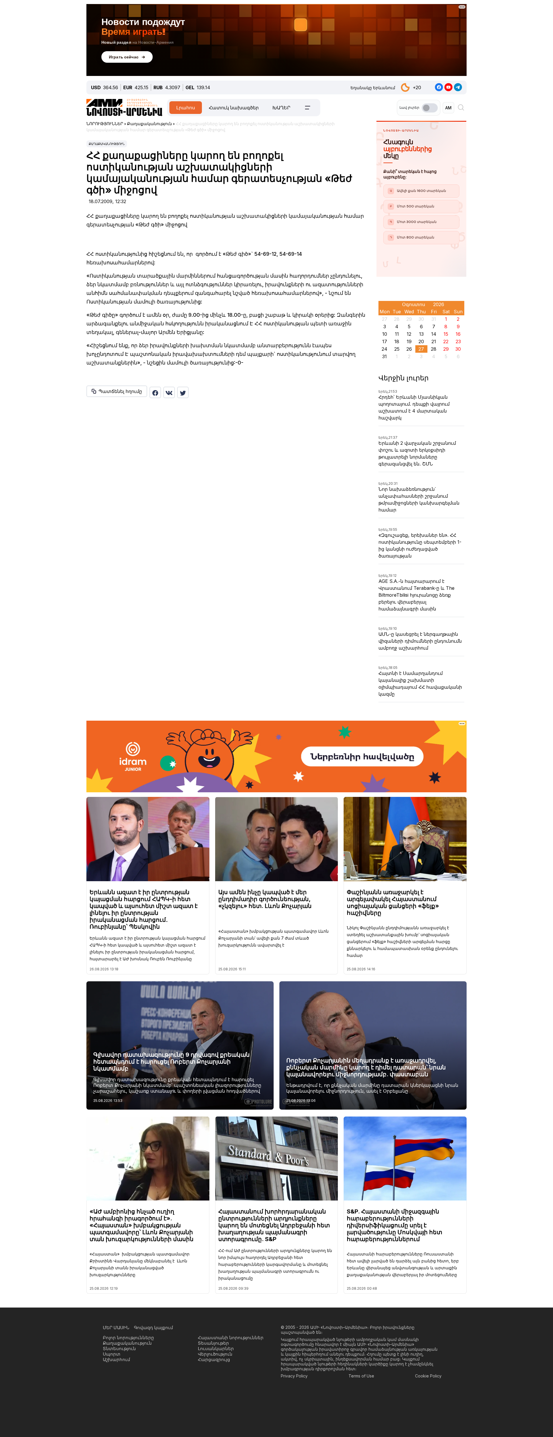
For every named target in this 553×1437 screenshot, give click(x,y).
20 (421, 341)
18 (396, 341)
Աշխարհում (116, 1359)
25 (396, 349)
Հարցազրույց (214, 1359)
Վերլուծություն (215, 1354)
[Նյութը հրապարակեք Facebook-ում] (155, 392)
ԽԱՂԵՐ (281, 107)
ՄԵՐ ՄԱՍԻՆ (116, 1327)
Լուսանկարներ (216, 1348)
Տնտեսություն (119, 1348)
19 (409, 341)
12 (409, 334)
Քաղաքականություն (107, 144)
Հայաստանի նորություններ (231, 1337)
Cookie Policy (428, 1375)
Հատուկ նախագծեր (234, 107)
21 (433, 341)
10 (384, 334)
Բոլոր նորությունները (128, 1337)
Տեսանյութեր (213, 1343)
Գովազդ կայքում (153, 1327)
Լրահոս (185, 107)
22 (445, 341)
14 (433, 334)
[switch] (430, 107)
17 (384, 341)
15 (446, 334)
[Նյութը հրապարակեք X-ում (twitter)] (183, 392)
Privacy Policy (294, 1375)
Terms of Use (361, 1375)
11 (397, 334)
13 (421, 334)
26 (409, 349)
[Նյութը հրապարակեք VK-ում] (169, 392)
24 (384, 349)
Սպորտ (111, 1354)
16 (458, 334)
